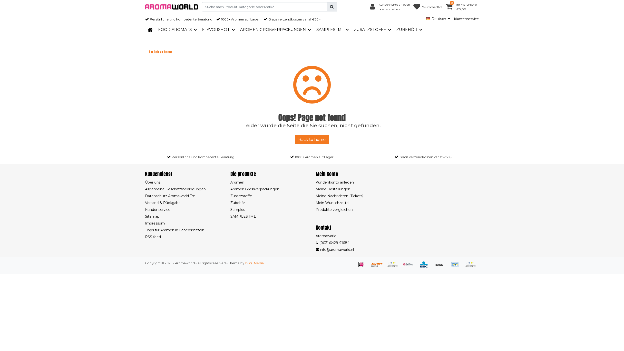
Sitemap (152, 216)
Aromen (237, 182)
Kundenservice (157, 209)
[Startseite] (150, 29)
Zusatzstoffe (241, 196)
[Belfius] (410, 266)
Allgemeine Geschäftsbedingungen (175, 189)
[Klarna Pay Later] (394, 266)
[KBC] (425, 266)
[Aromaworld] (171, 7)
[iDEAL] (363, 266)
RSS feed (153, 237)
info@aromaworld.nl (337, 249)
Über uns (152, 182)
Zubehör (237, 203)
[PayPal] (471, 266)
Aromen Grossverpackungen (254, 189)
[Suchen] (332, 7)
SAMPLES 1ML (243, 216)
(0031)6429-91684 (334, 243)
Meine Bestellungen (333, 189)
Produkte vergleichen (334, 209)
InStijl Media (254, 263)
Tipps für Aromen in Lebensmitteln (174, 230)
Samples (237, 209)
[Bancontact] (456, 266)
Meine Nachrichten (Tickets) (339, 196)
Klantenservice (466, 19)
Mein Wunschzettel (332, 203)
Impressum (155, 223)
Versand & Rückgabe (163, 203)
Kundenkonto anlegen (335, 182)
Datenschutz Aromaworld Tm (170, 196)
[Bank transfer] (441, 266)
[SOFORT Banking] (378, 266)
